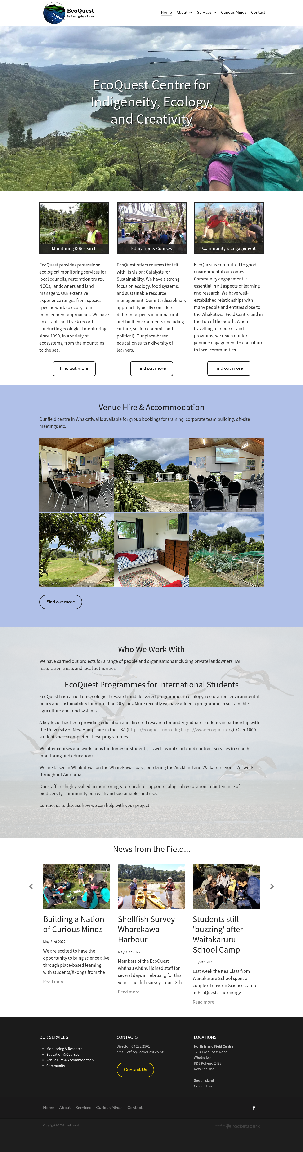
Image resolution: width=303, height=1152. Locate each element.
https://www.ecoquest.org (207, 730)
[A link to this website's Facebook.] (254, 1108)
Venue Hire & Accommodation (70, 1060)
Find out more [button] (74, 368)
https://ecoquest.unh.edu (153, 730)
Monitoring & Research (64, 1048)
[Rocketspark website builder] (236, 1127)
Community (55, 1065)
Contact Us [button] (135, 1069)
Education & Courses (62, 1054)
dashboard (72, 1125)
